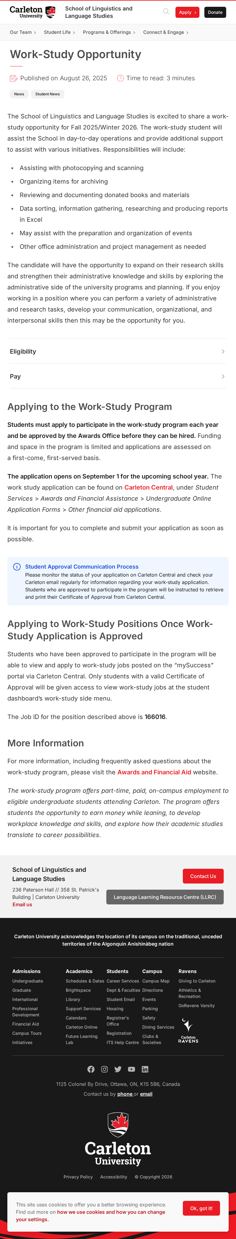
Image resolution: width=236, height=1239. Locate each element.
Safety (148, 1017)
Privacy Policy (78, 1176)
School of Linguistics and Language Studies (98, 12)
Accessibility (113, 1176)
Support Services (83, 1008)
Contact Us (203, 876)
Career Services (123, 980)
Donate (215, 12)
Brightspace (78, 990)
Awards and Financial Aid (154, 772)
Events (149, 999)
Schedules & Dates (85, 980)
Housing (115, 1008)
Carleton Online (81, 1027)
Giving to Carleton (197, 980)
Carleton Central (148, 487)
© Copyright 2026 (153, 1176)
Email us (22, 904)
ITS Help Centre (123, 1042)
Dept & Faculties (123, 990)
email (146, 1094)
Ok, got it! (201, 1208)
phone (125, 1094)
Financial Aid (25, 1024)
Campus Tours (27, 1033)
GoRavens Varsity (197, 1005)
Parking (150, 1008)
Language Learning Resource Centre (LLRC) (165, 897)
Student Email (121, 999)
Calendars (76, 1017)
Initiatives (22, 1042)
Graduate (21, 990)
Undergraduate (27, 980)
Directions (152, 990)
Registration (119, 1033)
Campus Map (156, 980)
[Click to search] (166, 12)
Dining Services (158, 1027)
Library (73, 999)
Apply (185, 12)
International (25, 999)
